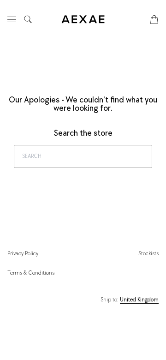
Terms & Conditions (30, 273)
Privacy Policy (22, 253)
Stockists (148, 253)
